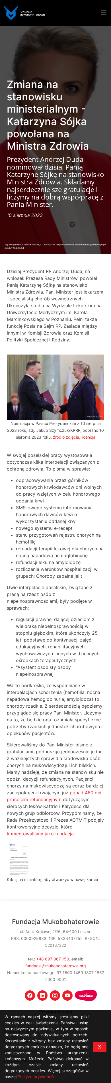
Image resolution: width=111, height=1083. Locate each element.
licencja (88, 437)
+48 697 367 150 (52, 958)
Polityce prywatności (37, 1076)
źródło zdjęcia (66, 437)
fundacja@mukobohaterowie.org (55, 965)
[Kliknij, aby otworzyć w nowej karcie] (19, 858)
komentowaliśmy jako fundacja (40, 833)
